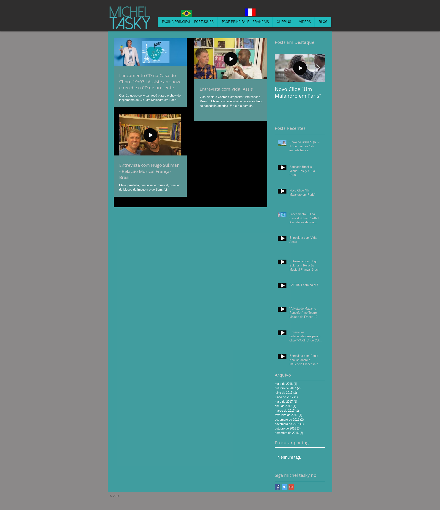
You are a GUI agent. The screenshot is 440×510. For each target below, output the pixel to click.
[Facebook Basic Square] (277, 487)
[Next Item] (318, 68)
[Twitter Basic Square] (284, 487)
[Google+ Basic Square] (291, 487)
